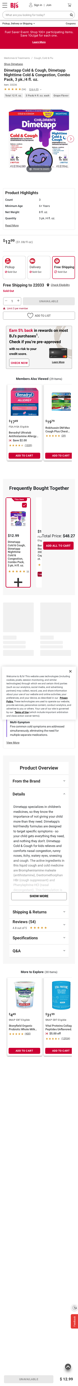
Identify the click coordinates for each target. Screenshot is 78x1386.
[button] (60, 285)
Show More (39, 896)
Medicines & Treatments (17, 58)
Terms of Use (22, 712)
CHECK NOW (19, 363)
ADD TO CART (24, 455)
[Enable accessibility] (74, 1307)
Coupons (71, 23)
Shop (13, 64)
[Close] (70, 671)
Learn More (39, 42)
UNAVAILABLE (48, 301)
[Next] (70, 138)
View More (12, 742)
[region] (39, 693)
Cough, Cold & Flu (43, 58)
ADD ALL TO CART (58, 545)
